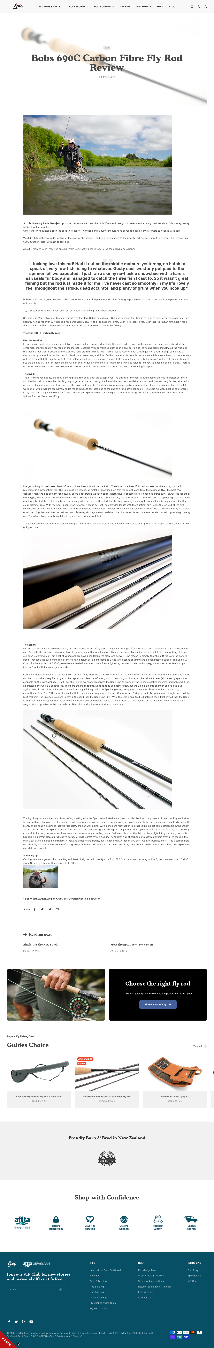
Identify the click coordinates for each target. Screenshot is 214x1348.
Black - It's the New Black (40, 944)
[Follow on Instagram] (24, 1322)
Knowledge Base (147, 1270)
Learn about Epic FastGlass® (106, 1270)
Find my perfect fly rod (158, 1004)
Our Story (193, 1270)
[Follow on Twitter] (16, 1322)
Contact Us (144, 1297)
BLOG (172, 6)
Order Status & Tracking (151, 1275)
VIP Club (192, 1281)
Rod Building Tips (99, 1292)
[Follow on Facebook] (9, 1322)
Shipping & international (151, 1281)
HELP (160, 6)
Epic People (194, 1275)
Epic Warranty (146, 1292)
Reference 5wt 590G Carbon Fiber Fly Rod (107, 1096)
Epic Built (95, 1275)
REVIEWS (125, 6)
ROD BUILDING (102, 6)
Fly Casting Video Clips (103, 1302)
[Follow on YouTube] (31, 1322)
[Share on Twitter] (42, 909)
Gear (107, 48)
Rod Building (97, 1286)
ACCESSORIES (77, 6)
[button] (8, 1339)
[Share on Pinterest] (50, 909)
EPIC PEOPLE (143, 6)
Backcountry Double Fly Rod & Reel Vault (39, 1096)
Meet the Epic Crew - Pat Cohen (131, 944)
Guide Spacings (98, 1297)
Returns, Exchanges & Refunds (154, 1286)
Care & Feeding (98, 1281)
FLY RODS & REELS (49, 6)
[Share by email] (57, 909)
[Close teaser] (18, 1344)
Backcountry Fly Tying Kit (174, 1096)
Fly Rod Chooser (99, 1308)
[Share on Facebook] (35, 909)
